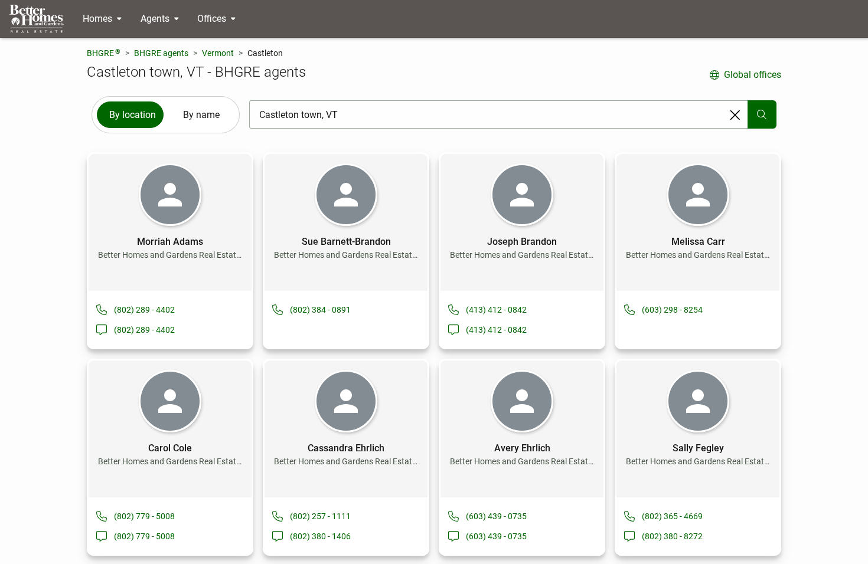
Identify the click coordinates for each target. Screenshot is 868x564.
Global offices (752, 74)
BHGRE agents (161, 53)
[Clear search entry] (735, 115)
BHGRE (103, 53)
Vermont (218, 53)
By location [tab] (132, 114)
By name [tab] (201, 114)
